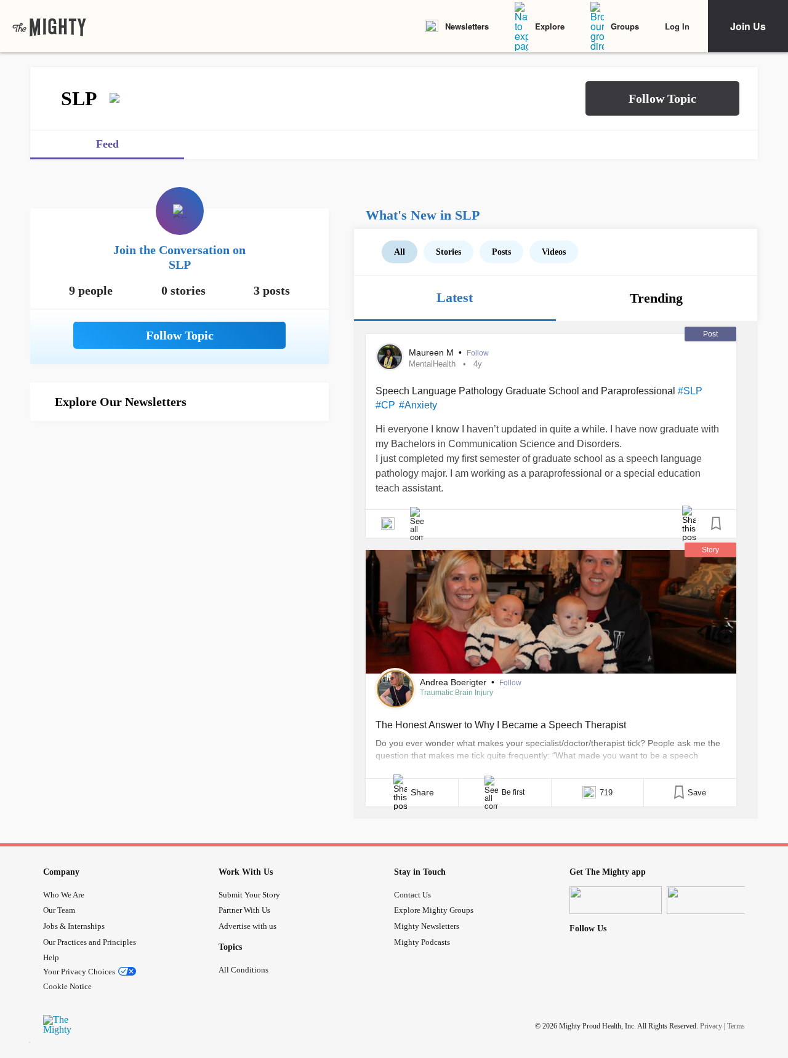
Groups (625, 26)
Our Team (59, 910)
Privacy (711, 1026)
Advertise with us (247, 926)
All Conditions (243, 969)
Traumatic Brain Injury (456, 692)
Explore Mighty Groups (433, 910)
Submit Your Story (249, 894)
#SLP (690, 391)
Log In (677, 26)
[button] (662, 98)
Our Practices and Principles (89, 942)
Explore (550, 26)
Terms (736, 1026)
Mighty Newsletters (426, 926)
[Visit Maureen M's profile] (389, 356)
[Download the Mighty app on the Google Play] (713, 900)
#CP (385, 405)
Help (51, 957)
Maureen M (432, 352)
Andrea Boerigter (454, 682)
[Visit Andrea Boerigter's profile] (395, 688)
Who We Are (63, 894)
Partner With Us (244, 910)
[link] (49, 26)
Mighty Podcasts (422, 942)
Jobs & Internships (74, 926)
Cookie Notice (67, 986)
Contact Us (412, 894)
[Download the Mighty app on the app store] (615, 900)
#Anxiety (418, 405)
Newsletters (467, 26)
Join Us (748, 26)
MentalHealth (432, 363)
